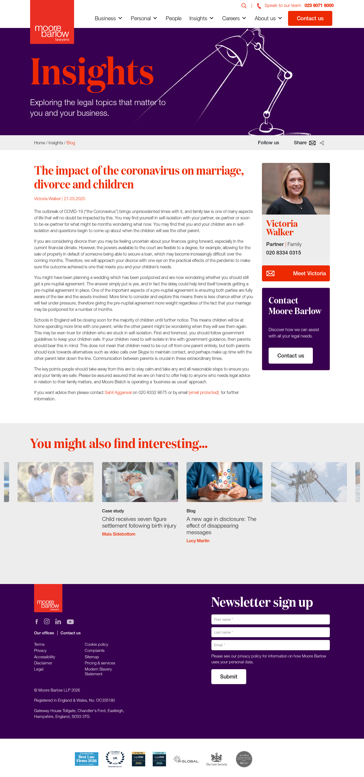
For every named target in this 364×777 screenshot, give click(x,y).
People (173, 18)
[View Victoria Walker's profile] (296, 189)
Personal (141, 18)
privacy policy (249, 655)
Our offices (44, 633)
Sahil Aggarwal (118, 392)
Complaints (94, 650)
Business (105, 18)
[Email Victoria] (270, 273)
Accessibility (44, 656)
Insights (198, 18)
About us (265, 18)
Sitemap (92, 656)
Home (39, 142)
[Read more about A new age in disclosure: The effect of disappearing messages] (224, 507)
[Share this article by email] (312, 142)
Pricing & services (100, 662)
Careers (231, 18)
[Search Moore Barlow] (244, 5)
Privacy (40, 650)
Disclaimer (43, 662)
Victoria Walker (47, 198)
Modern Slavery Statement (98, 671)
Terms (39, 644)
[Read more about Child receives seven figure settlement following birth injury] (140, 504)
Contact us (310, 18)
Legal (38, 669)
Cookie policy (96, 644)
